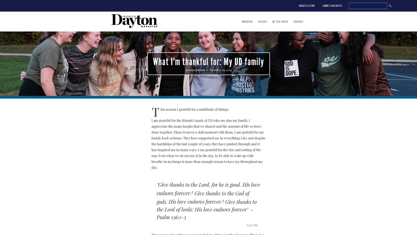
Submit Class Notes (332, 5)
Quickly (262, 21)
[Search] (390, 6)
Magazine (247, 21)
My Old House (280, 21)
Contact (299, 21)
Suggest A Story (307, 5)
